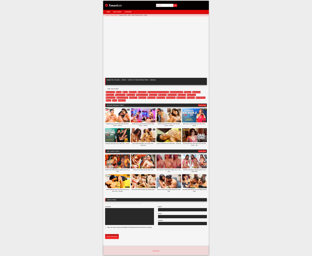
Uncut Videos (117, 12)
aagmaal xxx (134, 97)
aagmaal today (172, 95)
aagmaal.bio (143, 97)
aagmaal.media (171, 97)
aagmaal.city (152, 97)
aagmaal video (192, 95)
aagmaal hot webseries (177, 92)
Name (160, 206)
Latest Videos (114, 15)
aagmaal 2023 (142, 92)
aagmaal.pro (191, 97)
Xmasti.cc (115, 5)
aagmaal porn (131, 95)
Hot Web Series (201, 97)
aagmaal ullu (182, 95)
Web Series (133, 92)
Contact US (156, 251)
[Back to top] (307, 251)
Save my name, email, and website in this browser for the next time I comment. (129, 227)
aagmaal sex (154, 95)
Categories (128, 12)
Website (160, 220)
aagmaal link (197, 92)
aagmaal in (188, 92)
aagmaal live (111, 95)
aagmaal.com (161, 97)
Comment (108, 206)
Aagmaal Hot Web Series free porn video (158, 92)
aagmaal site (163, 95)
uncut (115, 100)
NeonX (119, 92)
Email (160, 213)
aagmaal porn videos (143, 95)
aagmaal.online (181, 97)
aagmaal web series (123, 97)
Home (108, 12)
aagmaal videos (111, 97)
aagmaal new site (121, 95)
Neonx (109, 100)
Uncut (125, 92)
